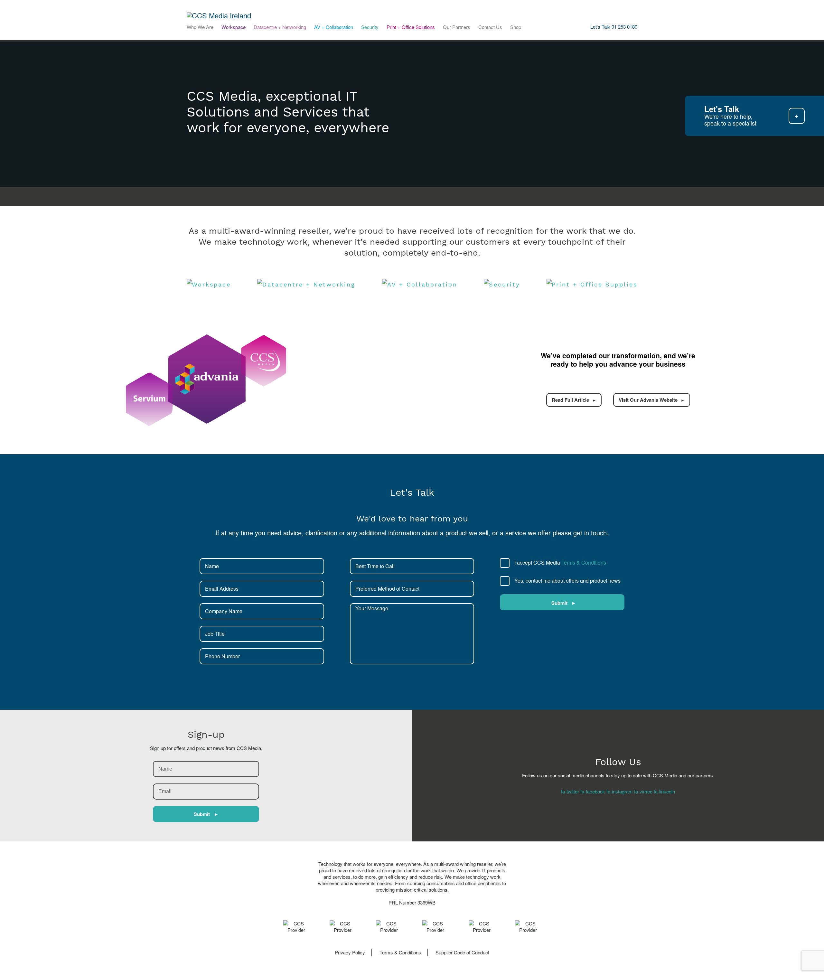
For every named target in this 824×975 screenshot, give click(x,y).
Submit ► (206, 814)
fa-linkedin (664, 791)
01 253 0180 (624, 26)
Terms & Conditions (583, 562)
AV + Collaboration (333, 26)
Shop (515, 26)
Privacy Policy (350, 952)
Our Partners (456, 26)
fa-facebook (592, 791)
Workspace (233, 26)
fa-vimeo (643, 791)
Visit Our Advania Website (648, 399)
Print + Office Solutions (411, 26)
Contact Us (490, 26)
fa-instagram (619, 791)
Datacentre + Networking (280, 26)
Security (370, 26)
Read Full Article (570, 399)
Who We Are (200, 26)
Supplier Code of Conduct (462, 952)
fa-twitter (570, 791)
